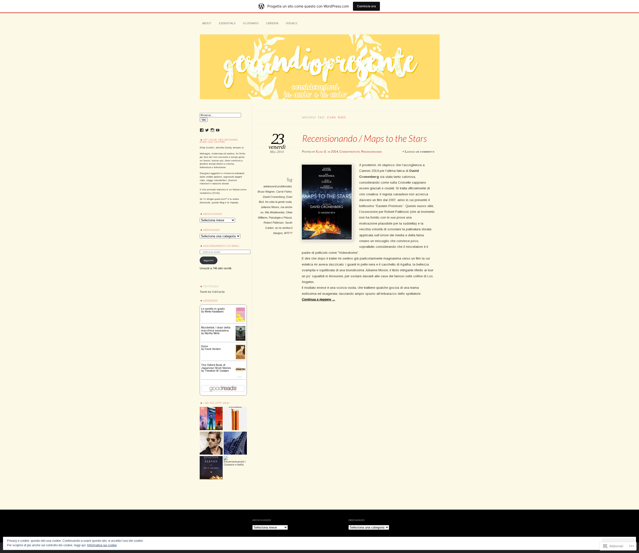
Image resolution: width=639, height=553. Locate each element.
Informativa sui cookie (102, 545)
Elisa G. (321, 151)
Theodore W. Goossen (217, 370)
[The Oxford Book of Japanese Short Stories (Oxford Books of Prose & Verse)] (240, 377)
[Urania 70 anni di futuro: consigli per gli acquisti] (211, 418)
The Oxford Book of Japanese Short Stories (216, 366)
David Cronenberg (274, 196)
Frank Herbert (213, 349)
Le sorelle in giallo (213, 308)
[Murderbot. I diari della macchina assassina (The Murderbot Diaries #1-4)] (240, 339)
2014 (334, 151)
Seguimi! (208, 260)
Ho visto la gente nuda (278, 201)
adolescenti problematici (277, 186)
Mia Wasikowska (274, 212)
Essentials (227, 23)
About (206, 23)
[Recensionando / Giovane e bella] (235, 461)
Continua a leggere (318, 299)
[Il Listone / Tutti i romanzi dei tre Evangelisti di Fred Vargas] (235, 443)
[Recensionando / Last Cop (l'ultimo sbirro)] (211, 443)
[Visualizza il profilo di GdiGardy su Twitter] (207, 130)
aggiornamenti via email (221, 245)
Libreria (272, 23)
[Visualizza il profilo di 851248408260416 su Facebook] (202, 130)
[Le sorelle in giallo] (240, 320)
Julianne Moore (270, 207)
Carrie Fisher (284, 191)
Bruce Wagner (266, 191)
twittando (211, 286)
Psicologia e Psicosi (280, 217)
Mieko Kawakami (214, 311)
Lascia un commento (420, 151)
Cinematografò (349, 151)
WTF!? (288, 233)
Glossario (251, 23)
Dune (204, 346)
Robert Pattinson (274, 222)
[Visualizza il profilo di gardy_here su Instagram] (212, 130)
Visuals (291, 23)
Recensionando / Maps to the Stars (364, 138)
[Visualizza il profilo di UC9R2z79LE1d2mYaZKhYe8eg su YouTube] (218, 130)
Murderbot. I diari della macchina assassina (215, 329)
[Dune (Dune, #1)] (240, 358)
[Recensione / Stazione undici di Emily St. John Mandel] (211, 468)
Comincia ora (366, 6)
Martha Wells (212, 333)
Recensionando (371, 151)
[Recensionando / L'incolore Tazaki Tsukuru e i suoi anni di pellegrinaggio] (235, 418)
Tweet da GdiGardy (212, 291)
